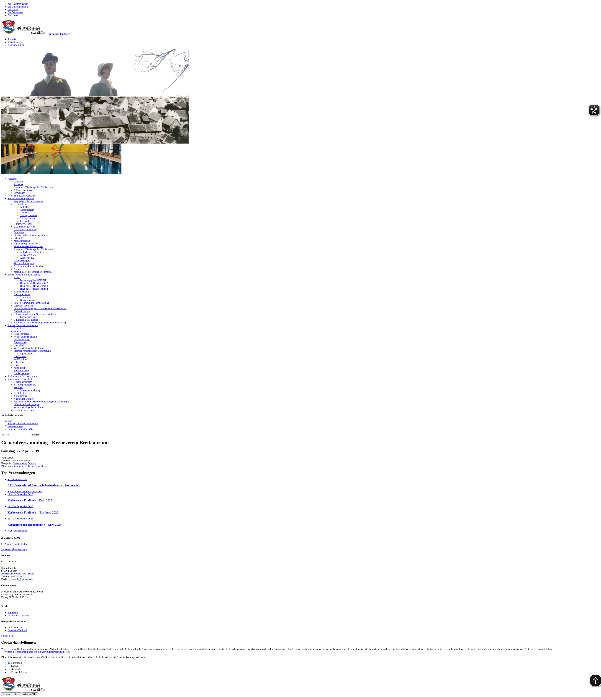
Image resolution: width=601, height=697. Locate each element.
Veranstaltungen (22, 334)
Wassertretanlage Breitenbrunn (29, 348)
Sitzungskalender (28, 215)
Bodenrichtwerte (22, 311)
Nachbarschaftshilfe (23, 398)
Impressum (13, 612)
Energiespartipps (28, 317)
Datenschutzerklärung (18, 615)
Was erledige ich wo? (24, 226)
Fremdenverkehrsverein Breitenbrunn (32, 350)
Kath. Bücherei (21, 370)
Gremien (24, 212)
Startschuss (25, 297)
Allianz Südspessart (23, 190)
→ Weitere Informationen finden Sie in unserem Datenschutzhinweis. (35, 651)
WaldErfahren (21, 359)
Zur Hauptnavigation (18, 4)
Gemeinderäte (27, 209)
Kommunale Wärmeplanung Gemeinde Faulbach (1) (40, 322)
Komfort (15, 669)
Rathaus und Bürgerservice (21, 198)
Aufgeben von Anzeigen (32, 252)
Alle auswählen (30, 694)
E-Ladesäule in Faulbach (26, 319)
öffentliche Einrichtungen (26, 404)
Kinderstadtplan (21, 373)
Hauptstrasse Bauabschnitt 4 (34, 288)
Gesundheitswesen (23, 381)
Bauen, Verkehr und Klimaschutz (24, 274)
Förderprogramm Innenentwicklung (31, 302)
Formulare (19, 232)
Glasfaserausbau (28, 300)
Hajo (16, 365)
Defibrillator (20, 393)
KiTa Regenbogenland (25, 384)
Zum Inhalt (13, 9)
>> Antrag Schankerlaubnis (14, 544)
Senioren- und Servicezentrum (22, 376)
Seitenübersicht (15, 42)
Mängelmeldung (22, 240)
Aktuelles (18, 184)
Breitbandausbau (22, 294)
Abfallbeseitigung (22, 260)
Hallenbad (19, 345)
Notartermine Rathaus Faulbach (29, 266)
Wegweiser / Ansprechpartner (28, 201)
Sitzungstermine (28, 218)
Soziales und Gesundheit (20, 379)
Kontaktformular (16, 45)
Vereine (17, 331)
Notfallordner (20, 396)
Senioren (18, 387)
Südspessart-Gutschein (25, 195)
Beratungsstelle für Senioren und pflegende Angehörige (41, 401)
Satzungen (19, 238)
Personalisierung (19, 672)
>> (3, 549)
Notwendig (16, 662)
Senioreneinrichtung (30, 390)
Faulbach (12, 178)
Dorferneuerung (22, 339)
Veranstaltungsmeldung (25, 336)
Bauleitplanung (21, 291)
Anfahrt (17, 269)
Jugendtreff (19, 367)
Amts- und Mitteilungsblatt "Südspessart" (34, 187)
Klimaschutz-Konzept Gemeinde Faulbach (35, 314)
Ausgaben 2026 (28, 255)
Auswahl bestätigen (11, 694)
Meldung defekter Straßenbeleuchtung (32, 271)
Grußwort (18, 181)
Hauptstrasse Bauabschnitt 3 (34, 286)
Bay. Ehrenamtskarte (24, 410)
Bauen (17, 277)
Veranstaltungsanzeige (16, 549)
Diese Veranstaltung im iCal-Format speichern (24, 466)
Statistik (15, 666)
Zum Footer (13, 15)
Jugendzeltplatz (27, 353)
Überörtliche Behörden (25, 229)
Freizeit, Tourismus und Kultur (23, 325)
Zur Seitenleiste (15, 12)
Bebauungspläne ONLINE (33, 280)
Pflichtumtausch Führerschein (28, 246)
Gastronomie (20, 342)
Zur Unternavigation (18, 6)
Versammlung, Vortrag (24, 463)
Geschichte (19, 328)
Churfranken (20, 356)
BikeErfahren (20, 362)
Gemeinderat (20, 204)
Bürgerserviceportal (23, 224)
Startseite (12, 39)
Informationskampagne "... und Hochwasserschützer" (40, 308)
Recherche (25, 221)
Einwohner (19, 192)
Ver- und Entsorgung (24, 263)
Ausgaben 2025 (28, 257)
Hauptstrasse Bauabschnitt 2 (34, 283)
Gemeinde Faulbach (17, 630)
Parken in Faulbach (23, 305)
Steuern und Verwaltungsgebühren (31, 235)
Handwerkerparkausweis (26, 243)
